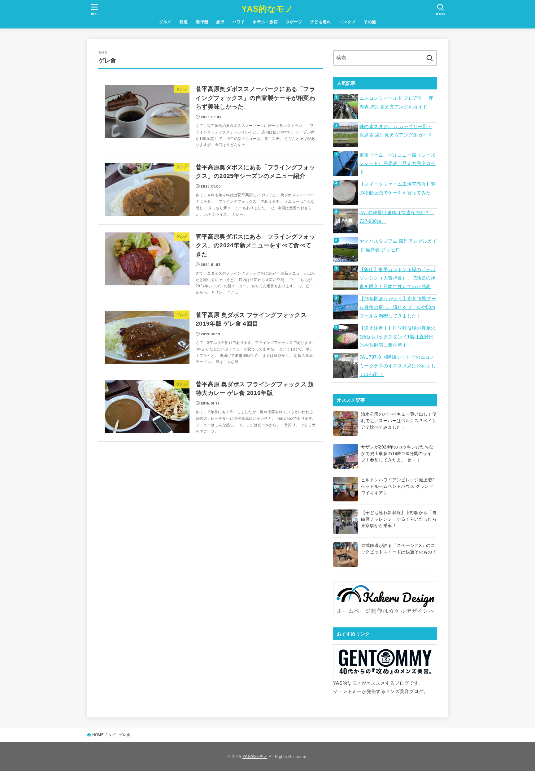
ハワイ (239, 21)
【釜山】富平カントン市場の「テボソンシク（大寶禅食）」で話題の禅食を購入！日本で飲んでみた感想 (397, 278)
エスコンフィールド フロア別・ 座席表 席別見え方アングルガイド (396, 102)
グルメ (165, 21)
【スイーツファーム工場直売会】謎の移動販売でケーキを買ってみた (397, 188)
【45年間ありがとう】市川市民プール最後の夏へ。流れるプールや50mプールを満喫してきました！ (397, 307)
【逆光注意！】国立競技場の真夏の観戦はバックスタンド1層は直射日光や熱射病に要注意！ (397, 337)
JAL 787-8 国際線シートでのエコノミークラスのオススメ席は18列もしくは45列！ (397, 366)
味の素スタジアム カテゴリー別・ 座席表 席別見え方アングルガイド (395, 131)
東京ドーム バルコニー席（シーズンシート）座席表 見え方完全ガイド (397, 164)
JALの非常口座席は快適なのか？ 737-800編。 (396, 217)
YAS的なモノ (267, 9)
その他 (369, 21)
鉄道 (184, 21)
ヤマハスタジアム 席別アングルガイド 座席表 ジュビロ (398, 245)
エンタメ (347, 21)
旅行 (220, 21)
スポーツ (294, 21)
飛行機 (202, 21)
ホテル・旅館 (265, 21)
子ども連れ (320, 21)
